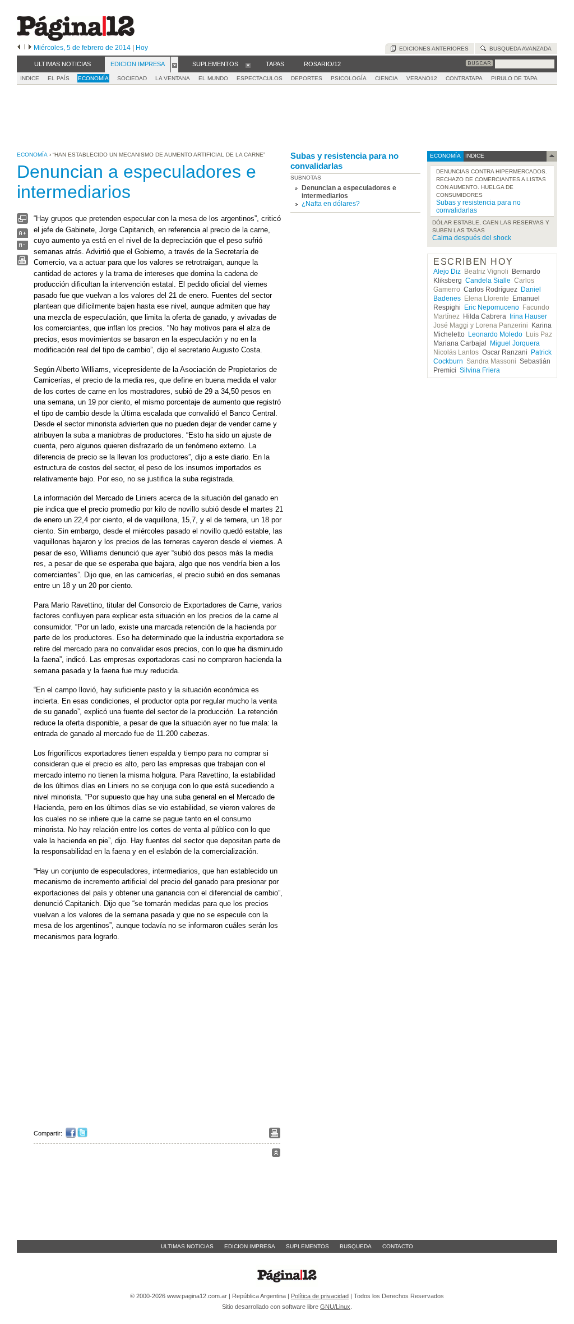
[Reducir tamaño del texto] (22, 247)
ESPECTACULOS (260, 78)
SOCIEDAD (132, 78)
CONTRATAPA (464, 78)
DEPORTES (306, 78)
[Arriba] (276, 1154)
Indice (29, 78)
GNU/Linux (335, 1306)
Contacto (397, 1246)
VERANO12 (421, 78)
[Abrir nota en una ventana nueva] (22, 221)
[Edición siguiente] (30, 48)
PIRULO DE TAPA (514, 78)
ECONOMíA (93, 78)
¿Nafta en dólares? (331, 204)
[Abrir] (174, 64)
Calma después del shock (471, 238)
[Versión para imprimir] (22, 263)
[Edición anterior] (19, 48)
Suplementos (307, 1246)
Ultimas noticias (187, 1246)
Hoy (142, 48)
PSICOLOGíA (349, 78)
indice (474, 156)
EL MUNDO (213, 78)
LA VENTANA (172, 78)
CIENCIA (386, 78)
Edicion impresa (249, 1246)
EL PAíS (59, 78)
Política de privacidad (320, 1296)
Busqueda (356, 1246)
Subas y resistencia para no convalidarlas (344, 161)
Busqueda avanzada (519, 48)
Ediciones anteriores (432, 48)
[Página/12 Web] (76, 38)
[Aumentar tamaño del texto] (22, 236)
